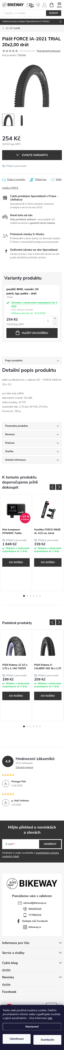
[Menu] (59, 4)
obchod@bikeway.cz (34, 903)
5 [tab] (37, 596)
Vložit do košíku (35, 333)
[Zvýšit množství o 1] (54, 318)
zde (50, 1018)
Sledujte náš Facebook (35, 921)
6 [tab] (40, 596)
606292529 (34, 909)
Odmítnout (17, 1039)
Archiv (6, 970)
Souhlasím (47, 1040)
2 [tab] (27, 596)
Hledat (53, 13)
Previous (52, 487)
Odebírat (50, 844)
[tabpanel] (16, 542)
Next (59, 487)
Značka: (10, 188)
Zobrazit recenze (24, 767)
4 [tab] (33, 596)
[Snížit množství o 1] (54, 323)
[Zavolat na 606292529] (38, 5)
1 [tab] (24, 596)
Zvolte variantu (35, 155)
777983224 (34, 915)
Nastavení (32, 1027)
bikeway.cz (35, 927)
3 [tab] (30, 596)
